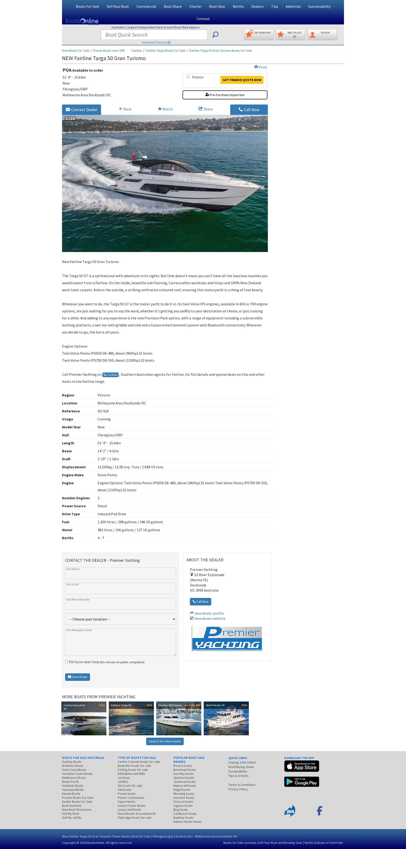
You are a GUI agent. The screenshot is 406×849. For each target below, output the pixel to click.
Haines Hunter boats (187, 821)
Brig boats (180, 809)
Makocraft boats (184, 785)
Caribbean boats (185, 813)
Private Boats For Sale (77, 797)
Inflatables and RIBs (131, 773)
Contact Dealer (83, 109)
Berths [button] (238, 6)
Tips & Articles (238, 776)
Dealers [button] (257, 6)
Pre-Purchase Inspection (227, 95)
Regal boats (181, 789)
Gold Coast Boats (74, 770)
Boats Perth (70, 781)
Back (127, 109)
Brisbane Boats (72, 766)
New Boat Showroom (76, 809)
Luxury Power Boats (131, 805)
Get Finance (242, 80)
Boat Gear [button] (217, 6)
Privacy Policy (238, 789)
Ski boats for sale (130, 785)
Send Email (79, 677)
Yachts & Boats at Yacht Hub (323, 843)
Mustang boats (183, 793)
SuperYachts (126, 801)
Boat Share (173, 6)
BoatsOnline (95, 843)
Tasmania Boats (73, 789)
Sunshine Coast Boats (77, 773)
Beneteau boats (184, 770)
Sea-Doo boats (183, 797)
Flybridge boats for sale (135, 817)
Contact (203, 18)
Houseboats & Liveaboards (137, 813)
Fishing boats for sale (133, 770)
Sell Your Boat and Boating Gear (280, 843)
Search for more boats (165, 741)
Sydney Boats (72, 762)
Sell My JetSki (72, 817)
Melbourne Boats (74, 777)
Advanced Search (154, 42)
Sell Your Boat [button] (118, 6)
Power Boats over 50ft (109, 50)
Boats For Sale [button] (87, 6)
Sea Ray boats (183, 773)
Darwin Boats (71, 793)
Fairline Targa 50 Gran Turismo (220, 50)
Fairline (137, 50)
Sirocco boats (183, 801)
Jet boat (124, 777)
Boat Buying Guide (241, 767)
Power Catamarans (131, 797)
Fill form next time (106, 661)
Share (208, 109)
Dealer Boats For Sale (77, 801)
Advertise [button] (293, 6)
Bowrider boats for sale (134, 766)
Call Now (251, 109)
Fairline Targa (165, 50)
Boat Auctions (72, 805)
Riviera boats (182, 766)
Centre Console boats (139, 762)
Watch (167, 109)
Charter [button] (195, 6)
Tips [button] (274, 6)
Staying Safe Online (242, 762)
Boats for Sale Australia (239, 843)
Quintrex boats (183, 777)
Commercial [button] (146, 6)
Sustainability (319, 6)
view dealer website (210, 618)
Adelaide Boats (72, 785)
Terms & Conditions (242, 785)
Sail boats (125, 789)
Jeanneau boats (184, 781)
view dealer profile (209, 613)
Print (262, 67)
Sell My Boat (70, 813)
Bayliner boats (183, 817)
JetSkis (123, 781)
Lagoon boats (183, 805)
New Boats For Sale (75, 50)
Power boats (127, 793)
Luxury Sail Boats (129, 809)
